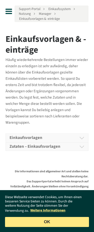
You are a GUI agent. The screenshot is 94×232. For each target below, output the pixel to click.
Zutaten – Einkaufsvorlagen (35, 146)
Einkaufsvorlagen (26, 138)
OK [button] (47, 221)
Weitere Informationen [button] (47, 210)
